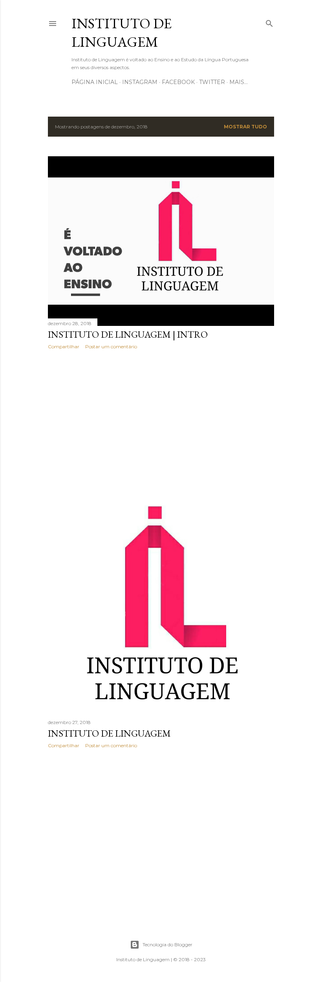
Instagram (139, 82)
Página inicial (94, 82)
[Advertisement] (161, 424)
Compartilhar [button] (63, 346)
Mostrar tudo (245, 127)
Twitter (212, 82)
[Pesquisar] (269, 21)
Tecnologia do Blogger (167, 944)
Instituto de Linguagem (121, 32)
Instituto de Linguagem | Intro (128, 334)
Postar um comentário (111, 346)
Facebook (178, 82)
